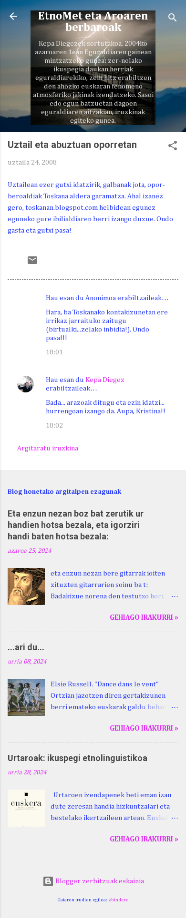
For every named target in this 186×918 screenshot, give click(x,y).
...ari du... (26, 647)
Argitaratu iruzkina (47, 448)
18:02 (54, 425)
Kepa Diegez (104, 379)
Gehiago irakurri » (144, 617)
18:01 (54, 352)
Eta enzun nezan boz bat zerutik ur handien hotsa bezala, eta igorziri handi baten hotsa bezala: (76, 524)
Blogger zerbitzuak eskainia (99, 881)
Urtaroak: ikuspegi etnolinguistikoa (77, 758)
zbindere (118, 900)
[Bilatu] (172, 19)
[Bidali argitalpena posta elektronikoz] (32, 263)
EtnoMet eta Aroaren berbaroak (93, 21)
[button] (172, 147)
